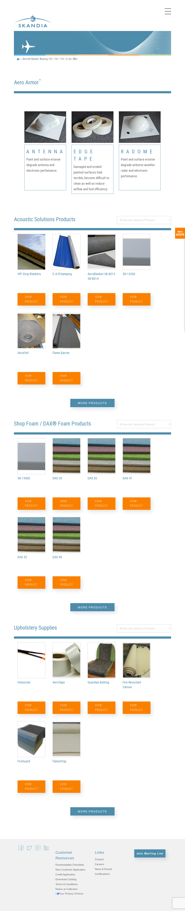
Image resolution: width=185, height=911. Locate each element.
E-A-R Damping (62, 274)
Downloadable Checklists (69, 864)
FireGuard (24, 761)
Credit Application (65, 874)
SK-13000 (24, 478)
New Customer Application (70, 869)
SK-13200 (129, 274)
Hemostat (24, 682)
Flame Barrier (61, 353)
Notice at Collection (66, 889)
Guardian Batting (98, 682)
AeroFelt (23, 353)
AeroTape (59, 682)
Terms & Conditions (66, 884)
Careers (99, 864)
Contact (99, 859)
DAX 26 (92, 478)
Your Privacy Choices (71, 893)
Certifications (102, 873)
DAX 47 (127, 478)
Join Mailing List (149, 853)
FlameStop (59, 761)
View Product (31, 299)
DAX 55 (22, 557)
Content (180, 233)
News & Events (103, 869)
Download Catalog (65, 879)
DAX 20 (57, 478)
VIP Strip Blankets (29, 274)
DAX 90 (57, 557)
